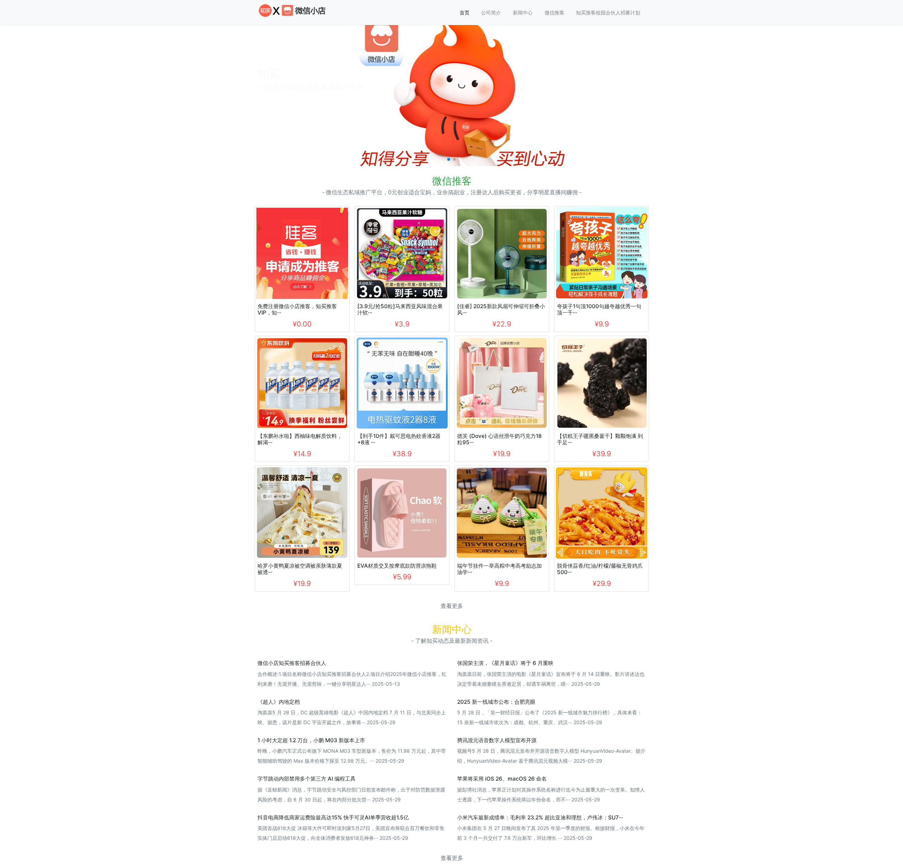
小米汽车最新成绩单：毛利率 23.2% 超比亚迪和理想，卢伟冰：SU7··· (540, 817)
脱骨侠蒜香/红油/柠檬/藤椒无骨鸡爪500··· (600, 568)
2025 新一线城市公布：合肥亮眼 (496, 701)
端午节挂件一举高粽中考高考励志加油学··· (499, 568)
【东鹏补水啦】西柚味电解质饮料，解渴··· (299, 439)
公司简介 (491, 13)
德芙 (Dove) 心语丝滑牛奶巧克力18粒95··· (499, 439)
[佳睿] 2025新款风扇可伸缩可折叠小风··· (501, 309)
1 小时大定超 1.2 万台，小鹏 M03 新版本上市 (311, 740)
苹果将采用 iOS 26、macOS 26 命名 (502, 778)
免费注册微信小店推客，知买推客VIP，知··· (297, 309)
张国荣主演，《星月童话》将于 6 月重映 (505, 663)
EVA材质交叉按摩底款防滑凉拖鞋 (397, 565)
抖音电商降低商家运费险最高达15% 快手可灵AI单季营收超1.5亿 (333, 817)
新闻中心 (523, 13)
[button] (448, 159)
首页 (464, 13)
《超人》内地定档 (278, 701)
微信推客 (554, 13)
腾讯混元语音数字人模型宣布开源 (497, 740)
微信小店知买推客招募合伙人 (291, 663)
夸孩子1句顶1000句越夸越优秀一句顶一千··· (599, 309)
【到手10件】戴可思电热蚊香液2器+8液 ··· (399, 439)
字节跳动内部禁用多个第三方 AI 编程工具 (306, 778)
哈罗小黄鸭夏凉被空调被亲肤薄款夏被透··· (299, 568)
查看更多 (452, 606)
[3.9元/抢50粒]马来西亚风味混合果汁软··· (400, 309)
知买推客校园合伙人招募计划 (608, 13)
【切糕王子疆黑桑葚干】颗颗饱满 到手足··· (600, 439)
